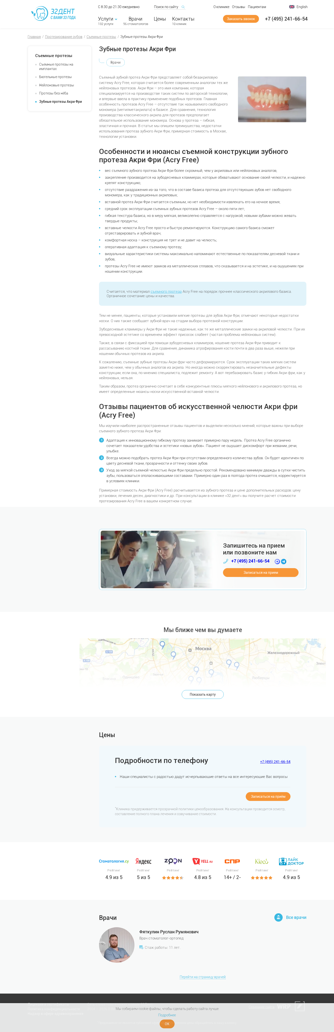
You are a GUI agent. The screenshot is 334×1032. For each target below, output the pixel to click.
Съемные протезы (101, 37)
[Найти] (183, 7)
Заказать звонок (241, 19)
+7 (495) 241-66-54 (286, 18)
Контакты (183, 19)
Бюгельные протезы (55, 77)
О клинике (221, 7)
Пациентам (257, 7)
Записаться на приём (268, 796)
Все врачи (296, 917)
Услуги (105, 19)
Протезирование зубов (63, 37)
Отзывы (238, 7)
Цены (160, 19)
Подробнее (167, 1015)
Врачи (135, 19)
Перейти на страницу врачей (203, 977)
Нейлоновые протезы (56, 85)
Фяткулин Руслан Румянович (169, 931)
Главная (34, 37)
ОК (167, 1024)
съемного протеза (166, 291)
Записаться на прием (261, 573)
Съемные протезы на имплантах (56, 66)
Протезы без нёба (53, 93)
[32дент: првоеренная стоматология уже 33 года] (54, 13)
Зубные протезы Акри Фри (60, 102)
